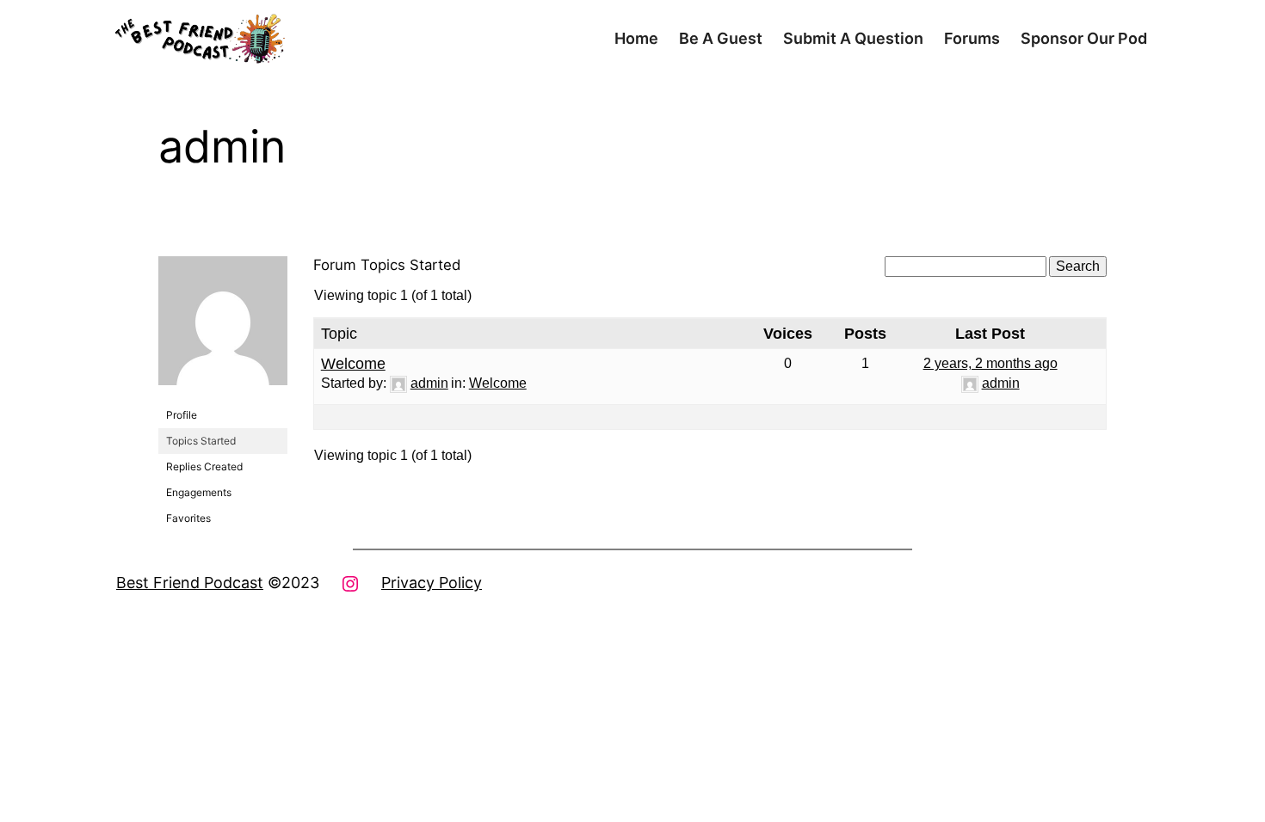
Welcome (353, 363)
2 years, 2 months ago (990, 363)
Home (636, 38)
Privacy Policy (431, 583)
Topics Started (201, 440)
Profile (181, 414)
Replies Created (204, 466)
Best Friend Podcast (189, 583)
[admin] (222, 398)
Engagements (198, 492)
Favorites (188, 518)
